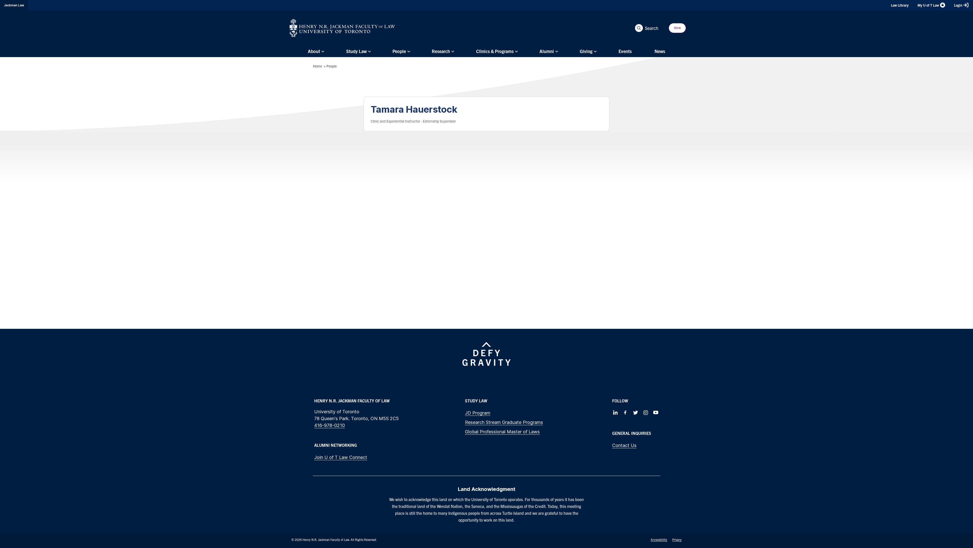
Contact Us (624, 445)
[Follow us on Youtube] (655, 412)
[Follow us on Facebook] (625, 412)
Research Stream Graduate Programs (504, 422)
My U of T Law (928, 5)
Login (958, 5)
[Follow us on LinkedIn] (615, 412)
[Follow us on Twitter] (635, 412)
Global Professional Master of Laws (502, 431)
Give (677, 28)
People (331, 66)
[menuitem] (315, 51)
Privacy (677, 539)
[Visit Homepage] (342, 28)
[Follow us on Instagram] (645, 412)
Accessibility (659, 539)
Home (317, 66)
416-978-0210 (329, 425)
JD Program (477, 413)
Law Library (900, 5)
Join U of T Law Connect (340, 457)
